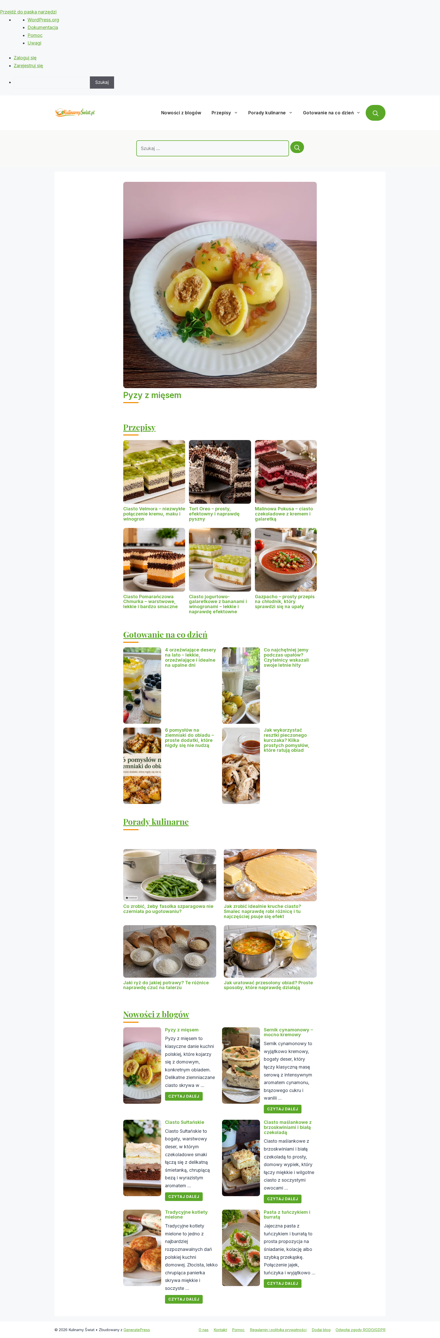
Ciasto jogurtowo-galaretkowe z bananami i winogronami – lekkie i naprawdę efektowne (218, 604)
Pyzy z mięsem (152, 395)
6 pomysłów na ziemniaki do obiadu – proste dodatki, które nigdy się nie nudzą (189, 737)
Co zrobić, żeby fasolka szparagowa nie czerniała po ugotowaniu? (168, 909)
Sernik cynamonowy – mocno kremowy (288, 1032)
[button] (376, 113)
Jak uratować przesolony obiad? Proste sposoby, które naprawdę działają (268, 985)
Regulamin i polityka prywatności (278, 1329)
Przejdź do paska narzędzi (28, 12)
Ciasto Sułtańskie (184, 1122)
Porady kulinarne (267, 112)
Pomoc (35, 35)
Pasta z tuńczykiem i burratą (287, 1214)
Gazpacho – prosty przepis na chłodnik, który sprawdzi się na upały (285, 601)
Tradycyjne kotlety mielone (186, 1214)
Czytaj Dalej (183, 1096)
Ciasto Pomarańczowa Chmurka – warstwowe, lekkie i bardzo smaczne (150, 601)
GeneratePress (136, 1329)
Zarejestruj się (28, 65)
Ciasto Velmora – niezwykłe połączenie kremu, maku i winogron (154, 514)
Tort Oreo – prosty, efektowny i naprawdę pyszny (214, 514)
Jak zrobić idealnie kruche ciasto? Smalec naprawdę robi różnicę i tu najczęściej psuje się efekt (262, 911)
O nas (204, 1329)
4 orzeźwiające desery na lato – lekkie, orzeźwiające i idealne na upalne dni (190, 657)
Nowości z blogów (181, 112)
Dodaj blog (321, 1329)
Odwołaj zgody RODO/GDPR (361, 1329)
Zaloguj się (25, 57)
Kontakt (220, 1329)
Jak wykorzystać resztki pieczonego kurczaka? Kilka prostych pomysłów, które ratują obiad (286, 740)
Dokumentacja (43, 27)
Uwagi (34, 43)
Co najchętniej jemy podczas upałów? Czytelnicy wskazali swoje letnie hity (286, 657)
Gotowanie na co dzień (328, 112)
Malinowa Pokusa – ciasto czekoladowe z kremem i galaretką (284, 514)
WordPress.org (43, 19)
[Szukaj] (297, 147)
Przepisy (221, 112)
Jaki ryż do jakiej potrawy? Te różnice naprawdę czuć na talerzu (166, 985)
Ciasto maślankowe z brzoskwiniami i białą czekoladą (288, 1127)
